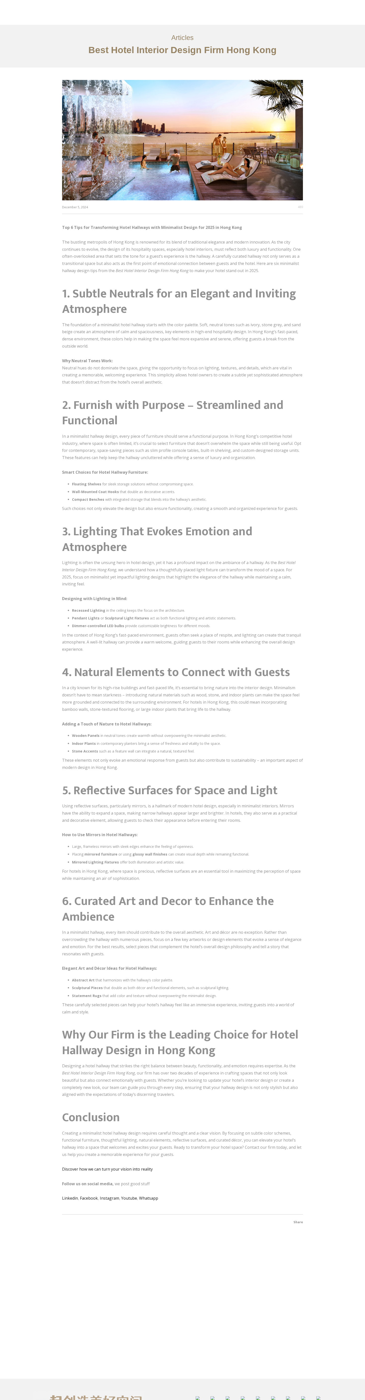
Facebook (89, 1198)
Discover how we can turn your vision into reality (107, 1169)
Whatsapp (148, 1198)
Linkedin (70, 1198)
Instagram (109, 1198)
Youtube (129, 1198)
